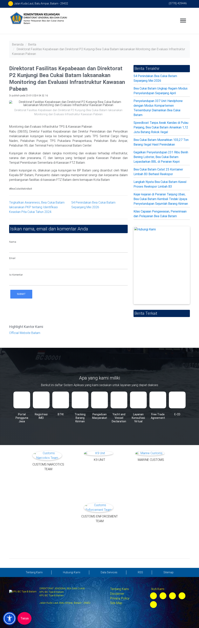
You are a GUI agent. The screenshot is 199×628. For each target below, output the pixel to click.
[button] (9, 618)
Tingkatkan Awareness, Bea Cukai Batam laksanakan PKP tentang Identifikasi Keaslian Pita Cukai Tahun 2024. (37, 207)
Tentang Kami (119, 589)
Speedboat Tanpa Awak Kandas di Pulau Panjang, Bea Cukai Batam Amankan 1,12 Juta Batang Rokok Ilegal (161, 127)
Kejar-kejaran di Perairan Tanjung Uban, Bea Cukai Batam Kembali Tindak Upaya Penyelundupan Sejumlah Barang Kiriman (161, 199)
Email (12, 258)
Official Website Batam (24, 333)
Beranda (18, 44)
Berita (32, 44)
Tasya (24, 618)
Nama (12, 241)
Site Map (116, 603)
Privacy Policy (119, 598)
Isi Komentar (16, 274)
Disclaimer (117, 594)
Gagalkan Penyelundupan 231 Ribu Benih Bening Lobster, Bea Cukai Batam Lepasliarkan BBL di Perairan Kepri (161, 156)
